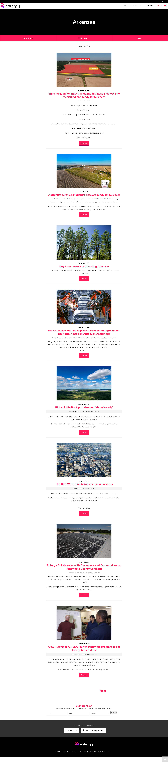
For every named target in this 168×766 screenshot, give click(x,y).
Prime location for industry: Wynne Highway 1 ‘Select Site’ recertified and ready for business (84, 95)
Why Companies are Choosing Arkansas (84, 266)
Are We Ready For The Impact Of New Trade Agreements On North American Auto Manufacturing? (84, 332)
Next (103, 690)
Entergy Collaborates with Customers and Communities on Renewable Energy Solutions (84, 567)
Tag (139, 38)
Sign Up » (114, 712)
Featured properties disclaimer (103, 751)
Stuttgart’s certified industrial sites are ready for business (84, 195)
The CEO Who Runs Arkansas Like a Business (84, 484)
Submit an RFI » (71, 730)
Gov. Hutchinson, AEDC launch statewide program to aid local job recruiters (84, 648)
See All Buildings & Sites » (94, 730)
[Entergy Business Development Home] (10, 6)
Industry (27, 38)
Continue (84, 143)
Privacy (86, 751)
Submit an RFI (162, 1)
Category (83, 38)
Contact (149, 6)
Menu (160, 6)
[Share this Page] (165, 759)
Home (80, 46)
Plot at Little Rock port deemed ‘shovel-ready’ (84, 407)
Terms (91, 751)
